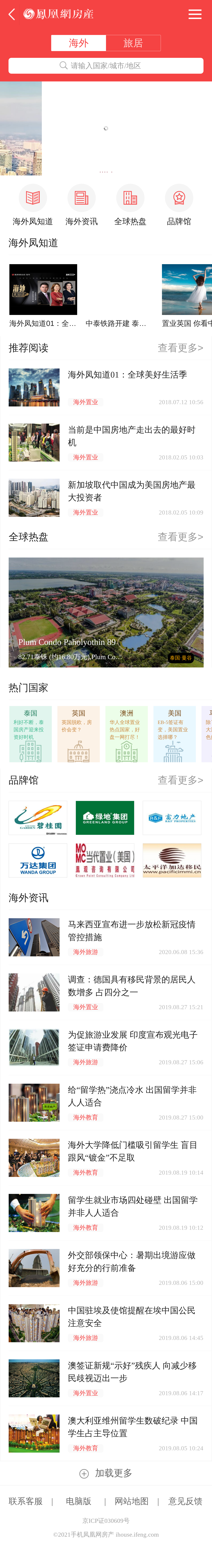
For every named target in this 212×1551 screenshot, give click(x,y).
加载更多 (114, 1473)
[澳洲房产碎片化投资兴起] (106, 128)
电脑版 (78, 1501)
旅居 (133, 43)
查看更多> (180, 347)
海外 (79, 43)
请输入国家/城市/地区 (106, 66)
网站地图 (132, 1501)
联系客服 (26, 1501)
